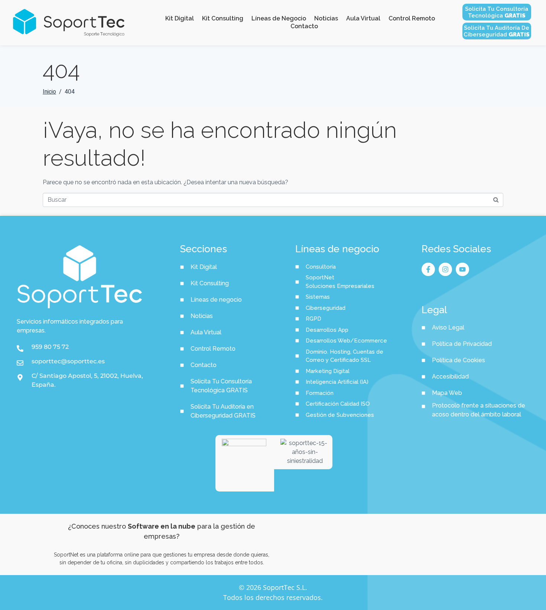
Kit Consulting (222, 18)
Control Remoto (412, 18)
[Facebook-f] (428, 269)
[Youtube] (462, 269)
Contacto (304, 26)
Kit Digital (179, 18)
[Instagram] (445, 269)
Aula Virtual (363, 18)
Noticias (326, 18)
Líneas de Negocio (278, 18)
